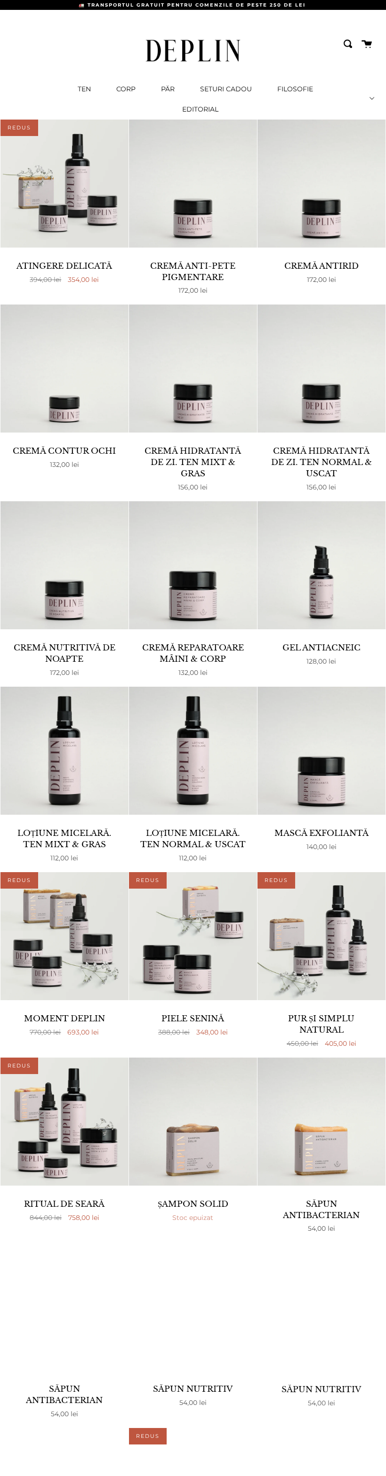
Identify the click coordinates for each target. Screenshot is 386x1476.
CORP (126, 89)
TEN (84, 89)
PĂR (168, 89)
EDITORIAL (200, 109)
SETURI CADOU (226, 89)
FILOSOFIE (295, 89)
